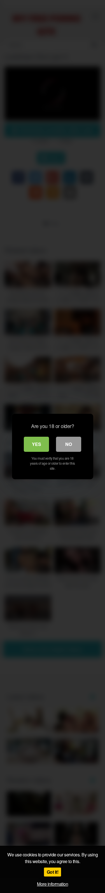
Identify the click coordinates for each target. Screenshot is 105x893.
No (68, 444)
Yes (36, 444)
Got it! (53, 872)
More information (52, 884)
